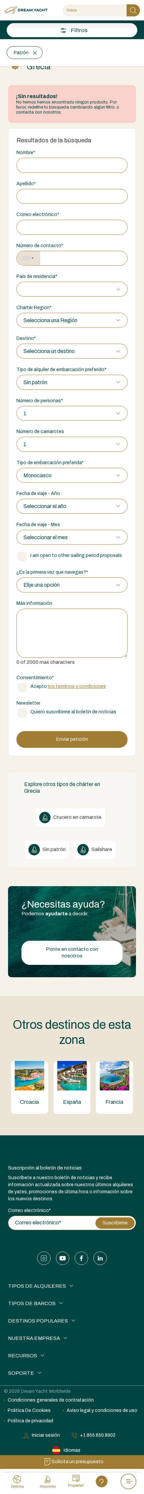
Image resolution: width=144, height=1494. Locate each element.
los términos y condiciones (77, 686)
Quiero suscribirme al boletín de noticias (73, 711)
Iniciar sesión (46, 1435)
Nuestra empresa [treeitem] (34, 1338)
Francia (114, 1102)
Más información (34, 603)
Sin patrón (54, 849)
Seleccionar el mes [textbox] (45, 537)
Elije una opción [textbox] (41, 585)
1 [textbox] (24, 413)
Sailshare (101, 849)
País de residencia (36, 276)
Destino (26, 338)
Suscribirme (115, 1222)
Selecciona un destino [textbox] (49, 351)
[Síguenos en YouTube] (62, 1258)
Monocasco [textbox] (37, 475)
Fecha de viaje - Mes (38, 524)
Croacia (29, 1102)
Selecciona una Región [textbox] (50, 320)
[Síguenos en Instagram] (44, 1258)
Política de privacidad (30, 1420)
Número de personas (39, 400)
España (72, 1102)
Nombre (25, 152)
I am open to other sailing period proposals (76, 555)
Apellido (26, 183)
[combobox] (28, 258)
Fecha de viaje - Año (38, 493)
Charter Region (34, 307)
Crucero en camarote (76, 817)
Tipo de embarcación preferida (50, 462)
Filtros (79, 30)
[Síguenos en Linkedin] (100, 1258)
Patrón (21, 52)
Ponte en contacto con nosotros (72, 952)
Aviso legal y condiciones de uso (102, 1410)
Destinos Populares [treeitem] (38, 1321)
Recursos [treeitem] (22, 1355)
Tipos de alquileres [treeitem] (37, 1286)
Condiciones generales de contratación (51, 1400)
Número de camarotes (40, 431)
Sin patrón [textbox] (35, 382)
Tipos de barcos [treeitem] (32, 1303)
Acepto (68, 686)
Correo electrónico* (29, 1210)
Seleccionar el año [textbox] (44, 506)
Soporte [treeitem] (21, 1373)
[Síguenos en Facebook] (81, 1258)
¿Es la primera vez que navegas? (52, 572)
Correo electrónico (37, 214)
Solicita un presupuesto (77, 1461)
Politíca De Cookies (29, 1410)
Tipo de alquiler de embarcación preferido (61, 369)
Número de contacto (39, 245)
